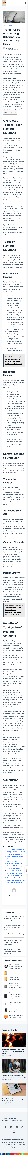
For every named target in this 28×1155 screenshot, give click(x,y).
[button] (26, 870)
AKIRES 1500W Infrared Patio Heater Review (16, 1016)
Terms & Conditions (17, 1120)
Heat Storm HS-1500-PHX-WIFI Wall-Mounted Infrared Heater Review (16, 966)
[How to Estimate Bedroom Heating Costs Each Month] (14, 1089)
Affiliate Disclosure (19, 1116)
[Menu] (25, 3)
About (3, 1116)
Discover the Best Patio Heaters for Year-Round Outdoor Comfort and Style (14, 927)
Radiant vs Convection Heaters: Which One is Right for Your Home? (14, 866)
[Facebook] (6, 1127)
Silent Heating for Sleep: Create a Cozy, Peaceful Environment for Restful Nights (13, 942)
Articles (15, 49)
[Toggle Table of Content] (14, 112)
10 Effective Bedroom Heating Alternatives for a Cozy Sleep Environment (12, 951)
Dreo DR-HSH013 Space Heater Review (15, 978)
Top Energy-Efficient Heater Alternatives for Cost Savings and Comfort (16, 873)
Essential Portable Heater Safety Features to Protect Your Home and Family (16, 851)
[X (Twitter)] (11, 1127)
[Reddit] (14, 1132)
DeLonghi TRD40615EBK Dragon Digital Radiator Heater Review (15, 996)
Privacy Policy (6, 1120)
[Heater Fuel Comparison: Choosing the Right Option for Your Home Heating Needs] (14, 1040)
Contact (9, 1116)
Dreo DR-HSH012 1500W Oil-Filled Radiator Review (14, 1010)
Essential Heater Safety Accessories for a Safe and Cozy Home (15, 859)
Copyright (4, 1118)
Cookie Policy (12, 1118)
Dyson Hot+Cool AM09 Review (15, 1003)
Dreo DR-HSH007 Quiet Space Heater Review (16, 973)
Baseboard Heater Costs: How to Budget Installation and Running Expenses (16, 880)
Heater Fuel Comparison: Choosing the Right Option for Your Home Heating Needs (14, 919)
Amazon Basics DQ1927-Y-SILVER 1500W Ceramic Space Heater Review (15, 986)
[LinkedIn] (17, 1127)
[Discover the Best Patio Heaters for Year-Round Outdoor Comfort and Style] (14, 1066)
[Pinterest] (22, 1127)
